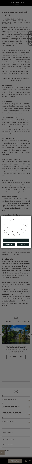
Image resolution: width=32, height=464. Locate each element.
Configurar (16, 240)
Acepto (23, 244)
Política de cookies (22, 235)
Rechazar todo (9, 244)
